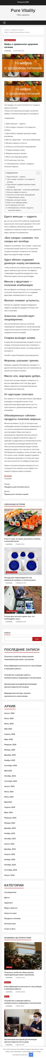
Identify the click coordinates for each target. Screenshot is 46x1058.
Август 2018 (9, 875)
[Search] (41, 23)
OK (31, 1055)
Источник (8, 476)
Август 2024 (9, 786)
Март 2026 (8, 739)
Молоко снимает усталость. (17, 192)
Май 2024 (8, 802)
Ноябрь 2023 (9, 833)
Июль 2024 (8, 792)
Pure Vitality (23, 10)
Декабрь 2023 (10, 828)
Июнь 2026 (8, 724)
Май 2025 (8, 771)
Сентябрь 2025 (10, 765)
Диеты (7, 897)
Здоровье (8, 903)
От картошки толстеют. (16, 205)
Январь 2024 (9, 823)
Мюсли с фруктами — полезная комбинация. (23, 190)
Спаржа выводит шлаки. (16, 197)
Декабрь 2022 (10, 849)
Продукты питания (10, 40)
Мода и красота (10, 908)
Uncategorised (10, 892)
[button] (4, 22)
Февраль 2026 (10, 745)
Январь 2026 (9, 750)
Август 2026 (9, 713)
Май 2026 (8, 729)
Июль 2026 (8, 718)
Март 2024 (8, 812)
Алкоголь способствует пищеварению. (21, 195)
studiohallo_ (8, 51)
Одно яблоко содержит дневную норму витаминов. (21, 185)
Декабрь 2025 (10, 755)
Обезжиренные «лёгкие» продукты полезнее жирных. (20, 209)
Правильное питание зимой (16, 492)
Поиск (7, 633)
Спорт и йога (9, 929)
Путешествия (10, 924)
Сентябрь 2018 (10, 870)
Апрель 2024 (9, 807)
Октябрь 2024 (10, 776)
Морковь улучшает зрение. (17, 200)
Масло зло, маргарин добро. (17, 202)
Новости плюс (10, 913)
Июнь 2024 (8, 797)
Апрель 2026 (9, 734)
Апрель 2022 (9, 854)
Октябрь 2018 (10, 865)
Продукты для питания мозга (16, 485)
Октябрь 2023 (10, 839)
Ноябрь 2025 (9, 760)
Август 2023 (9, 844)
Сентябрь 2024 (10, 781)
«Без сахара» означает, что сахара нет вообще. (21, 180)
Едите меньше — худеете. (16, 177)
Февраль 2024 (10, 818)
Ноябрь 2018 (9, 859)
